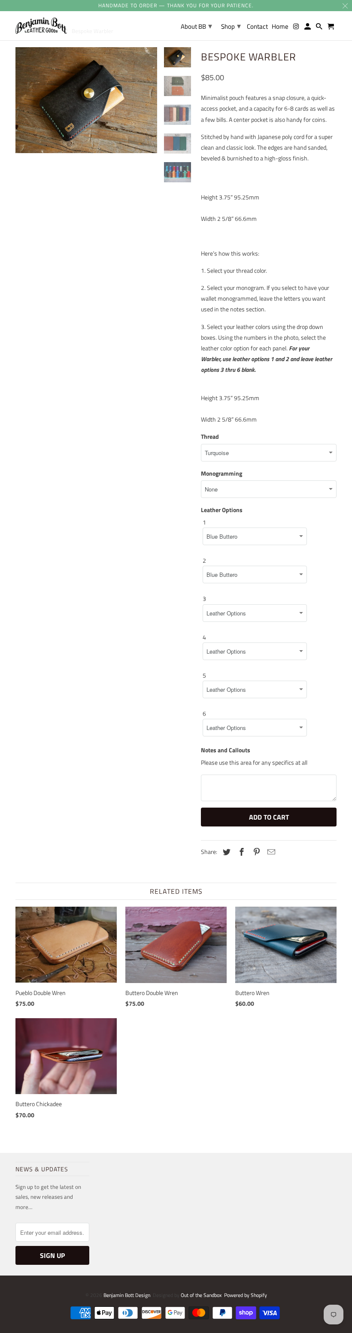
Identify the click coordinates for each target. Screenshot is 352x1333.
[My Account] (308, 28)
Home (280, 27)
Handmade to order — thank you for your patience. (176, 5)
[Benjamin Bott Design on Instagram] (296, 28)
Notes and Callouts (225, 749)
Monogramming (221, 473)
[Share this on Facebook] (240, 852)
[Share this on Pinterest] (255, 852)
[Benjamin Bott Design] (41, 26)
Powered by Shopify (245, 1295)
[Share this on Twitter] (225, 852)
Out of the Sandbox (201, 1295)
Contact (257, 27)
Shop (231, 26)
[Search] (320, 28)
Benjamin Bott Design (126, 1295)
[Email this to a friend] (270, 852)
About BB (196, 26)
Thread (210, 436)
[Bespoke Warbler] (86, 111)
